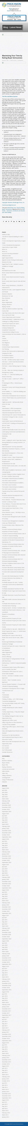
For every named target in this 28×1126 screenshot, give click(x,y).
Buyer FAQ (5, 300)
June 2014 (4, 1085)
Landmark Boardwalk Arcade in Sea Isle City (13, 429)
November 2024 (6, 832)
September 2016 (6, 1040)
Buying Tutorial (6, 306)
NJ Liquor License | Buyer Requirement (12, 457)
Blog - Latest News (12, 27)
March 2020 (5, 951)
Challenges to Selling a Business (10, 321)
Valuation (4, 782)
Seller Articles (13, 60)
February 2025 (6, 826)
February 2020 (6, 953)
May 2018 (4, 998)
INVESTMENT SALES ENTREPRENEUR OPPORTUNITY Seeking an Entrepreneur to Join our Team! (14, 423)
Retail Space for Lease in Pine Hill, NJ (12, 635)
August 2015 (5, 1066)
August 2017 (5, 1017)
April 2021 (5, 924)
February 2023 (6, 877)
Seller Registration (7, 652)
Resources (5, 616)
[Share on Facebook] (3, 221)
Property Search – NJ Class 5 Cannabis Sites (13, 608)
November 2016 (6, 1036)
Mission (4, 438)
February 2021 (6, 928)
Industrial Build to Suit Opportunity (11, 410)
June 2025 (4, 818)
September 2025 (6, 811)
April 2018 (5, 1000)
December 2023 (6, 856)
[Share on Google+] (9, 221)
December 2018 (6, 983)
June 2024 (4, 843)
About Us (4, 249)
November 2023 (6, 858)
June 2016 (4, 1047)
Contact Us (5, 340)
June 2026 (4, 792)
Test (3, 692)
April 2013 (5, 1108)
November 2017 (6, 1011)
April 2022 (5, 898)
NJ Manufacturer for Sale (8, 463)
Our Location (5, 748)
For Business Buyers (7, 355)
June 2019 (4, 970)
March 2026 (5, 799)
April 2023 (5, 873)
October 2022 (6, 886)
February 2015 (6, 1076)
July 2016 (4, 1045)
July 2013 (4, 1102)
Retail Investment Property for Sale (11, 618)
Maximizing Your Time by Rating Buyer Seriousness (12, 57)
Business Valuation (7, 294)
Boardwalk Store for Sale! (9, 270)
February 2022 (6, 902)
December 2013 (6, 1093)
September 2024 (6, 837)
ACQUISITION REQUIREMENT (10, 253)
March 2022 (5, 900)
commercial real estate (8, 769)
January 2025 (5, 828)
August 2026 (5, 788)
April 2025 (5, 822)
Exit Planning (5, 349)
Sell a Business (6, 650)
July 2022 (4, 892)
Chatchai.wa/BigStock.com (9, 205)
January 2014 (5, 1091)
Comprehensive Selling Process (10, 332)
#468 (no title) (6, 234)
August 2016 (5, 1043)
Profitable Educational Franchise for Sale (13, 589)
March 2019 (5, 977)
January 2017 (5, 1032)
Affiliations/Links (6, 255)
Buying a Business (7, 304)
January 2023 (5, 879)
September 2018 (6, 989)
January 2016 (5, 1057)
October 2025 (6, 809)
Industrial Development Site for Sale (11, 412)
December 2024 (6, 830)
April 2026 (5, 796)
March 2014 (5, 1089)
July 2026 (4, 790)
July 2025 (4, 816)
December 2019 (6, 958)
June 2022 (4, 894)
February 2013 (6, 1113)
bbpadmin (21, 60)
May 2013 (4, 1106)
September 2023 (6, 862)
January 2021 (5, 930)
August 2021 (5, 915)
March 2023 (5, 875)
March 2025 (5, 824)
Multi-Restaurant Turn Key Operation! (12, 446)
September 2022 (6, 888)
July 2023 (4, 866)
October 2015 (6, 1064)
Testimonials (5, 695)
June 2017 (4, 1021)
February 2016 (6, 1055)
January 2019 (5, 981)
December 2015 (6, 1059)
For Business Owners (8, 357)
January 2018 (5, 1006)
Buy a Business (6, 298)
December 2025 (6, 805)
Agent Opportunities (7, 258)
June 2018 (4, 996)
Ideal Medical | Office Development (11, 408)
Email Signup (5, 345)
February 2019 (6, 979)
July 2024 (4, 841)
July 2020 (4, 943)
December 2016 (6, 1034)
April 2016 (5, 1051)
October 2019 (6, 962)
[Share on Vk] (19, 221)
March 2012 (5, 1115)
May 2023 (4, 871)
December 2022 (6, 881)
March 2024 (5, 849)
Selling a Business (7, 775)
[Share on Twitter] (6, 221)
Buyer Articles (6, 762)
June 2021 (4, 919)
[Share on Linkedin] (14, 221)
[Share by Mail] (24, 221)
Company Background (8, 328)
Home (3, 406)
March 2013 (5, 1110)
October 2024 (6, 835)
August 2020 (5, 941)
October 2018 (6, 987)
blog (3, 758)
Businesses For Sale (7, 296)
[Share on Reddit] (22, 221)
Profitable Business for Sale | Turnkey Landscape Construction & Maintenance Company (12, 584)
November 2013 (6, 1096)
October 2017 (6, 1013)
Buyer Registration (7, 302)
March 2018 (5, 1002)
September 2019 (6, 964)
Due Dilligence (6, 342)
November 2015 (6, 1062)
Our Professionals (7, 750)
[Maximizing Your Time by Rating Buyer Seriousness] (12, 44)
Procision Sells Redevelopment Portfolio (13, 576)
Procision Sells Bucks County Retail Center (13, 569)
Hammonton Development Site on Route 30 (14, 395)
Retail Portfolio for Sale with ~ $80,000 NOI (13, 629)
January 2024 (5, 854)
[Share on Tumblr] (16, 221)
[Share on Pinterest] (11, 221)
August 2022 (5, 890)
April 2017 (5, 1026)
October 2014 (6, 1081)
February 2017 (6, 1030)
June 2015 (4, 1068)
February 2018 (6, 1004)
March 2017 (5, 1028)
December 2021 (6, 907)
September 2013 (6, 1098)
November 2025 (6, 807)
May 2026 (4, 794)
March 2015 (5, 1074)
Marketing (4, 436)
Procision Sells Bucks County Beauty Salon (13, 567)
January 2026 (5, 803)
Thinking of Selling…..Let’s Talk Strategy (12, 699)
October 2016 (6, 1038)
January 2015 (5, 1079)
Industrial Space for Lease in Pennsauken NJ (13, 415)
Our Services (5, 746)
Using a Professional (7, 779)
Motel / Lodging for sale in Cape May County (14, 440)
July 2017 (4, 1019)
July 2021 (4, 917)
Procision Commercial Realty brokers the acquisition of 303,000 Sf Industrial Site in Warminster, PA (13, 540)
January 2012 (5, 1117)
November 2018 (6, 985)
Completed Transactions (8, 330)
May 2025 (4, 820)
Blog (3, 268)
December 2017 (6, 1009)
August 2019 (5, 966)
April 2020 (5, 949)
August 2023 (5, 864)
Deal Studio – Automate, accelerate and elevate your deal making (13, 210)
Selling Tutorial (6, 654)
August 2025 (5, 813)
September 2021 (6, 913)
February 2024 (6, 852)
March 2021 (5, 926)
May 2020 (4, 947)
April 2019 (5, 975)
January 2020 (5, 956)
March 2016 (5, 1053)
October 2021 (6, 911)
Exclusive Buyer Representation (10, 347)
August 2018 (5, 992)
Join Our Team (6, 427)
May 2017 (4, 1023)
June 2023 (4, 869)
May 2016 (4, 1049)
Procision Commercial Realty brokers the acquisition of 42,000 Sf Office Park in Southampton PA (13, 546)
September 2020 (6, 939)
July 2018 (4, 994)
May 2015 (4, 1070)
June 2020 (4, 945)
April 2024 (5, 847)
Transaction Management (9, 701)
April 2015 (5, 1072)
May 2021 (4, 922)
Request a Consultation (8, 614)
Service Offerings (6, 656)
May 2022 (4, 896)
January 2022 (5, 905)
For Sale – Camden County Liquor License (13, 359)
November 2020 (6, 934)
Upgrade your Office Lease (9, 720)
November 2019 (6, 960)
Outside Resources (7, 752)
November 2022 (6, 883)
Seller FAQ (5, 773)
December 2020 (6, 932)
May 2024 (4, 845)
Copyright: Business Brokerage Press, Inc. (13, 202)
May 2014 (4, 1087)
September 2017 (6, 1015)
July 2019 (4, 968)
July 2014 (4, 1083)
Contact (4, 338)
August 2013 (5, 1100)
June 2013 (4, 1104)
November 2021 (6, 909)
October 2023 (6, 860)
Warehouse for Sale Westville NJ (10, 735)
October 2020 (6, 936)
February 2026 (6, 801)
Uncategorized (6, 777)
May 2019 (4, 972)
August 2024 (5, 839)
